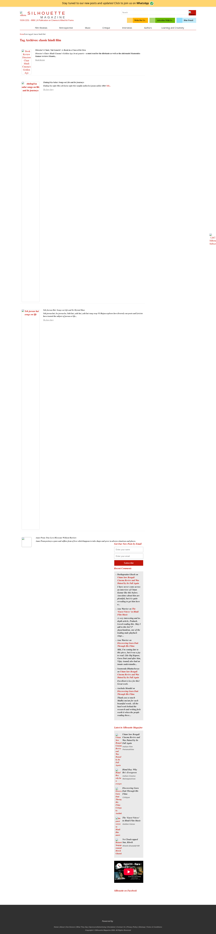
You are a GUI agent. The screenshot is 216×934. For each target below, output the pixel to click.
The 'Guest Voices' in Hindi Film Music (131, 819)
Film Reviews (41, 27)
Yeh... (108, 85)
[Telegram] (105, 913)
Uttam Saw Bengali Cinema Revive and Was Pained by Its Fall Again (128, 580)
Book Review (40, 60)
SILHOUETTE (46, 15)
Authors (148, 27)
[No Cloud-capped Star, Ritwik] (119, 853)
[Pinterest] (117, 913)
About (62, 927)
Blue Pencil (188, 20)
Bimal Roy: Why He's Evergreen (129, 771)
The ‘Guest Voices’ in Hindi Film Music (128, 611)
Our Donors (70, 927)
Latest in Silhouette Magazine (128, 727)
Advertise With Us (164, 20)
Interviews (127, 27)
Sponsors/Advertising (97, 927)
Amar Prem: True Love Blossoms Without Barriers (56, 537)
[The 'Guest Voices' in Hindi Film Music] (119, 835)
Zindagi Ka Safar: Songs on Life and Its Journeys (63, 82)
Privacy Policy (132, 927)
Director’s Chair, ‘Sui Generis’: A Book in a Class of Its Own (60, 50)
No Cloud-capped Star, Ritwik (130, 841)
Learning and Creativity (172, 27)
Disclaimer (111, 927)
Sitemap (142, 927)
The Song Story (48, 89)
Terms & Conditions (154, 927)
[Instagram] (123, 913)
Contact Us (121, 927)
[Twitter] (98, 913)
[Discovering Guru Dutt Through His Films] (119, 813)
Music (88, 27)
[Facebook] (92, 913)
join (136, 3)
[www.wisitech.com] (113, 921)
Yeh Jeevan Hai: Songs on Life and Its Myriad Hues (64, 310)
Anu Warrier (123, 608)
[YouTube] (111, 913)
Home (56, 927)
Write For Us (139, 20)
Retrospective (66, 27)
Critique (106, 27)
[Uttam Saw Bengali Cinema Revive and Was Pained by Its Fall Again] (119, 765)
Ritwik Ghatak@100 (130, 846)
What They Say (82, 927)
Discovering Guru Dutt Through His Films (127, 644)
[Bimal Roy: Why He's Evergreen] (119, 783)
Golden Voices (128, 824)
